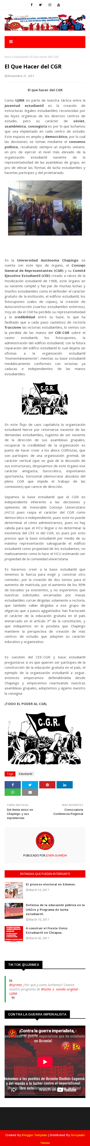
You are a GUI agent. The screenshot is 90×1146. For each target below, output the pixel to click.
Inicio (8, 57)
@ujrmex (15, 985)
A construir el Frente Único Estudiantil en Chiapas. (46, 931)
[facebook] (31, 5)
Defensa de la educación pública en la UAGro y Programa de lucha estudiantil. (55, 909)
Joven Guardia (56, 855)
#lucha (46, 989)
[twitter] (40, 5)
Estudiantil (21, 57)
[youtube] (58, 5)
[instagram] (50, 5)
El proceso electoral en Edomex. (51, 884)
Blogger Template (34, 1135)
